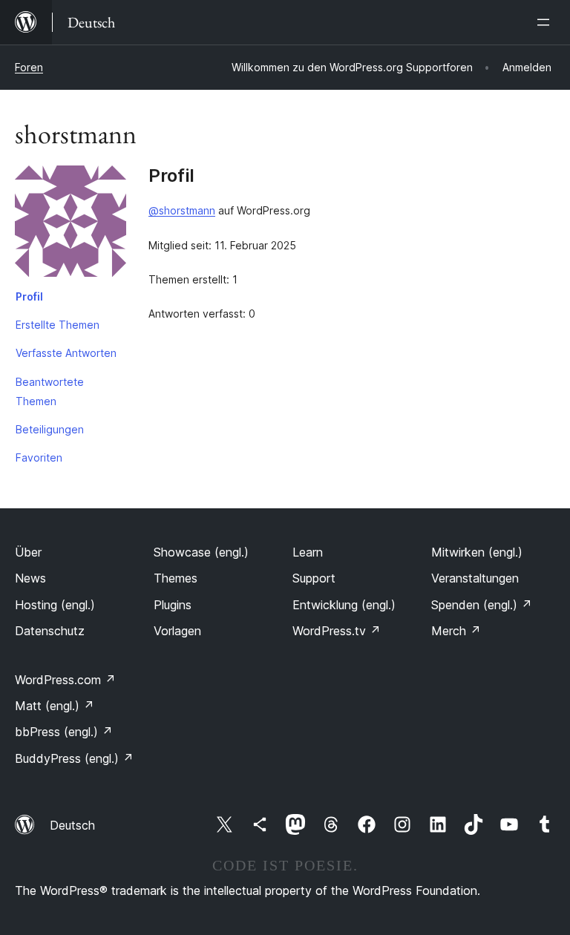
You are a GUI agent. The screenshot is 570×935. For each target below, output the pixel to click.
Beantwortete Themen (50, 391)
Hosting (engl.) (55, 604)
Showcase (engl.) (201, 552)
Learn (307, 552)
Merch (456, 630)
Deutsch (72, 825)
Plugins (172, 604)
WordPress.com (65, 679)
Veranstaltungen (475, 578)
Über (28, 552)
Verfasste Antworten (66, 353)
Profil (29, 296)
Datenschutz (50, 630)
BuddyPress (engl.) (74, 758)
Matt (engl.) (54, 705)
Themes (175, 578)
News (30, 578)
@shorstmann (181, 210)
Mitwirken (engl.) (476, 552)
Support (313, 578)
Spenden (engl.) (481, 604)
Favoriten (39, 457)
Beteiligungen (50, 429)
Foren (29, 67)
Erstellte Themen (57, 324)
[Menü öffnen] (546, 22)
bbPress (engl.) (64, 731)
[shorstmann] (70, 224)
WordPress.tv (336, 630)
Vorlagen (177, 630)
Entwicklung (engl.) (344, 604)
